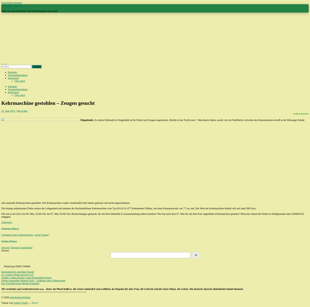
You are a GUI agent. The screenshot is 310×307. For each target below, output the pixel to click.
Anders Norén (20, 303)
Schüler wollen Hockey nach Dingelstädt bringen (26, 277)
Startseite (12, 72)
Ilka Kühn (22, 111)
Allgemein (6, 222)
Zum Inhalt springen (11, 2)
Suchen (5, 250)
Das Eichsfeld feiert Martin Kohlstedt (20, 283)
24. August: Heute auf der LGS (17, 274)
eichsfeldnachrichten (11, 5)
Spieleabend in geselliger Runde (17, 272)
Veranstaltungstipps (17, 75)
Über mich (19, 81)
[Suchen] (196, 255)
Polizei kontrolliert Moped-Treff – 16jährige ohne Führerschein (33, 280)
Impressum (13, 78)
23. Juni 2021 (8, 111)
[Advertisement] (155, 37)
